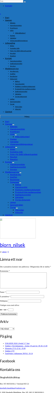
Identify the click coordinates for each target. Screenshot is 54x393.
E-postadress (5, 297)
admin (4, 252)
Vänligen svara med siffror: (10, 305)
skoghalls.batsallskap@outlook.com (12, 388)
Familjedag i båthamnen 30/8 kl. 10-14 (19, 353)
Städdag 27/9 (9, 351)
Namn (3, 292)
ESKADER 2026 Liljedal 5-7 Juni (17, 343)
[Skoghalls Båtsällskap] (27, 12)
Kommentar (5, 271)
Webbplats (3, 301)
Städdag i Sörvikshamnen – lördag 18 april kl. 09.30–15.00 (26, 346)
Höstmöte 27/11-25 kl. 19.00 (15, 348)
